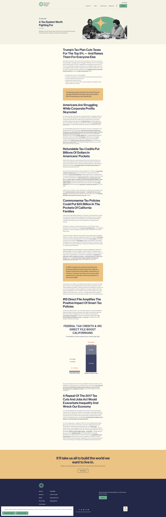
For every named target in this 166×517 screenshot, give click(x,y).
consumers (83, 137)
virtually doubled (80, 135)
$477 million (93, 238)
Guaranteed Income (54, 497)
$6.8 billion (80, 240)
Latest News (124, 2)
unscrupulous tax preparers (70, 315)
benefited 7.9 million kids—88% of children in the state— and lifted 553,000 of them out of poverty (82, 256)
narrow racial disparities (75, 174)
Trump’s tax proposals (82, 71)
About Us (88, 6)
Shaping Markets (53, 501)
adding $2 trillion (76, 433)
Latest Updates (42, 504)
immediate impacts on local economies (75, 192)
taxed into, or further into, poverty (88, 184)
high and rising (86, 121)
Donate (123, 5)
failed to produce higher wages (77, 431)
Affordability (52, 491)
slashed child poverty (83, 177)
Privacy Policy (42, 501)
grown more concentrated (69, 142)
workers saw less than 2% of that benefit (81, 140)
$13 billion (100, 237)
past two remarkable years (88, 228)
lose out (86, 317)
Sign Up (103, 497)
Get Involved (103, 6)
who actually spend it (79, 165)
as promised (89, 431)
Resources (111, 6)
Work (95, 6)
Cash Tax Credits (53, 494)
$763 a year (94, 426)
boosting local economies (92, 165)
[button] (116, 6)
